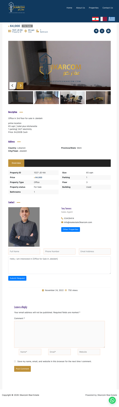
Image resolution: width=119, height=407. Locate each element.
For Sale (37, 187)
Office (37, 182)
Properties (94, 8)
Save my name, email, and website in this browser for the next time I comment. (54, 361)
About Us (80, 8)
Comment (19, 318)
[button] (112, 400)
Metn (79, 148)
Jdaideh (23, 151)
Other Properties (70, 229)
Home (69, 8)
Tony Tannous (66, 209)
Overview (16, 163)
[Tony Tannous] (24, 227)
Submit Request (17, 278)
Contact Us (107, 8)
